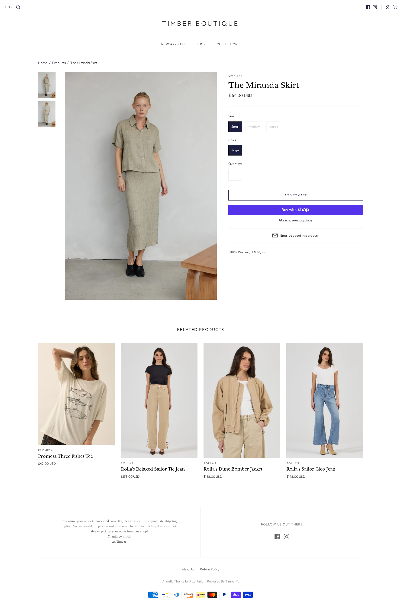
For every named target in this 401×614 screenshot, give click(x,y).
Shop (201, 44)
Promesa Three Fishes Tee (65, 456)
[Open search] (18, 7)
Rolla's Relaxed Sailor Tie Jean (153, 469)
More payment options (295, 220)
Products (59, 62)
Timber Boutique (200, 23)
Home (43, 62)
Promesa (45, 450)
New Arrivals (173, 44)
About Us (188, 569)
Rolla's (127, 463)
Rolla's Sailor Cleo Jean (310, 469)
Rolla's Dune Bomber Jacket (233, 469)
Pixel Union (197, 581)
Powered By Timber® (222, 581)
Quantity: (235, 164)
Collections (228, 44)
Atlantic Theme (173, 581)
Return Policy (209, 569)
